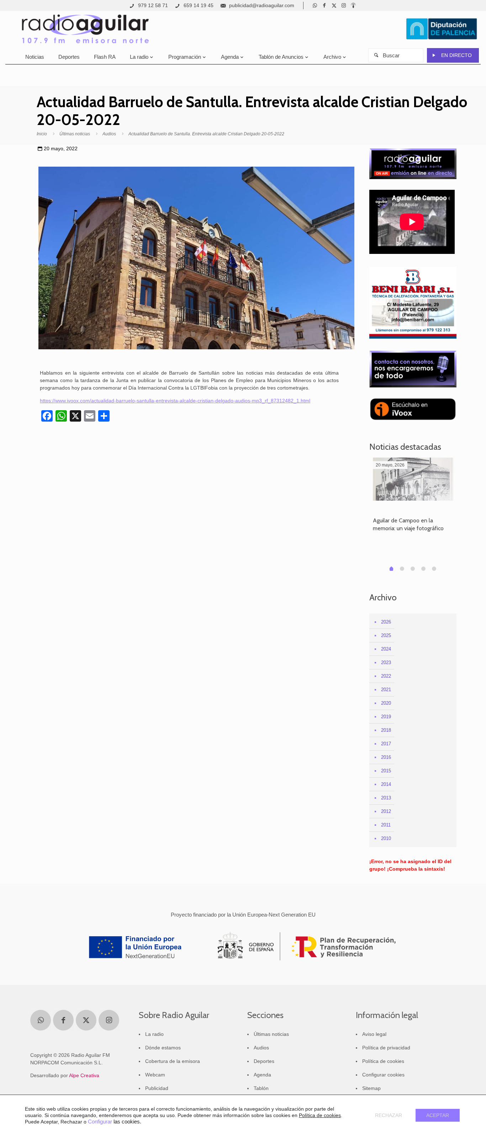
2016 (386, 757)
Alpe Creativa (84, 1075)
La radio (154, 1034)
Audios (109, 133)
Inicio (42, 133)
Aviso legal (374, 1034)
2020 (386, 703)
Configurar (100, 1122)
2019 (386, 716)
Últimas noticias (74, 133)
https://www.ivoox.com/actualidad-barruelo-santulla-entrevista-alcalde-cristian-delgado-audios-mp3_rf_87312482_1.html (175, 400)
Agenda (262, 1075)
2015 (386, 770)
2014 (386, 784)
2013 (386, 797)
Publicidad (156, 1088)
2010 (386, 838)
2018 (386, 730)
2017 (386, 743)
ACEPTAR (437, 1115)
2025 (386, 635)
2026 (386, 622)
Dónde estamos (163, 1047)
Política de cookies (383, 1061)
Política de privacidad (386, 1047)
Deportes (264, 1061)
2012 (386, 811)
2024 (386, 649)
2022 (386, 676)
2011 (386, 825)
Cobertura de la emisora (172, 1061)
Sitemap (371, 1088)
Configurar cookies (383, 1075)
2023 (386, 662)
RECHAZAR (388, 1115)
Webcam (155, 1075)
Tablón (261, 1088)
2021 (386, 689)
